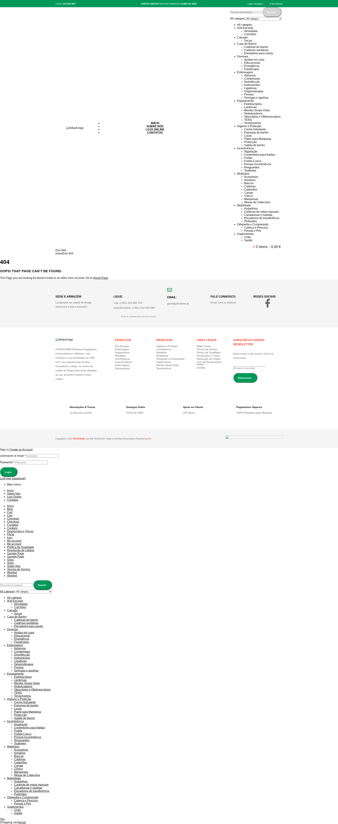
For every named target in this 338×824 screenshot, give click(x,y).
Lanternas (250, 107)
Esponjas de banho (256, 132)
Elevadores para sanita (258, 53)
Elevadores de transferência (261, 218)
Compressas (252, 78)
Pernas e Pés (252, 230)
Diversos (242, 56)
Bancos (249, 183)
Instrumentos (252, 84)
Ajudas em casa (254, 59)
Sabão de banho (254, 145)
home (58, 253)
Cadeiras (250, 186)
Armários (249, 180)
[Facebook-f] (267, 303)
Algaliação (251, 151)
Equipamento (245, 100)
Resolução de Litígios (209, 359)
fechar (22, 822)
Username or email (13, 455)
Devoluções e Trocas (208, 355)
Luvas (248, 135)
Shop (10, 559)
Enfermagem (245, 72)
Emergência (251, 65)
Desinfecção (252, 81)
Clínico (248, 195)
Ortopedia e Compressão (252, 224)
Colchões (250, 34)
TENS (248, 119)
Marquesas (251, 199)
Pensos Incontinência (257, 164)
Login (8, 472)
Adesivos (250, 75)
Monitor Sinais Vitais (257, 110)
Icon (9, 537)
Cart (9, 512)
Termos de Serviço (207, 349)
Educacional (252, 62)
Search (271, 12)
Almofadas (251, 31)
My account (14, 540)
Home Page (100, 277)
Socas (248, 40)
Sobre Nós (13, 493)
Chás (247, 237)
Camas (248, 192)
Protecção (250, 142)
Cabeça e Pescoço (256, 227)
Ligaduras (250, 88)
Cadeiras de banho (256, 46)
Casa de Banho (247, 43)
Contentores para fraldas (259, 154)
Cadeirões (250, 189)
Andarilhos (251, 208)
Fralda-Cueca (252, 161)
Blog (10, 509)
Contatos (12, 499)
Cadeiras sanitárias (256, 50)
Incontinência (245, 148)
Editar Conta (204, 346)
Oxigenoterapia (253, 91)
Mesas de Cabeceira (257, 202)
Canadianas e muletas (258, 214)
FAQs (10, 534)
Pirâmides (250, 221)
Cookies (201, 367)
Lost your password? (13, 478)
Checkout (13, 518)
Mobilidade (244, 205)
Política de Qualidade (208, 352)
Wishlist (12, 572)
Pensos (249, 94)
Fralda (248, 157)
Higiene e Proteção (249, 126)
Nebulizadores (253, 113)
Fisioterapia (251, 69)
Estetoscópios (253, 103)
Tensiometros (252, 122)
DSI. (149, 439)
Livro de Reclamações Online (209, 363)
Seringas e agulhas (256, 97)
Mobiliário (243, 173)
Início (10, 490)
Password (7, 462)
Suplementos (245, 233)
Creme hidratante (255, 129)
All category (244, 24)
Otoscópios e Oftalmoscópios (262, 116)
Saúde (248, 240)
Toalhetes (250, 170)
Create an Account (21, 449)
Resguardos (251, 167)
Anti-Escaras (245, 27)
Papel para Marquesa (257, 138)
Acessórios (251, 176)
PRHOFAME (78, 439)
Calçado (242, 37)
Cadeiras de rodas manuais (261, 211)
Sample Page (15, 553)
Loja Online (14, 496)
